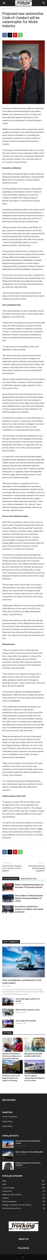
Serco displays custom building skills (30, 1152)
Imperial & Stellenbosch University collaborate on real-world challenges (11, 1056)
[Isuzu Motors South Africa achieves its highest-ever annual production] (8, 909)
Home (4, 8)
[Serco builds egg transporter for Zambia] (8, 1002)
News (10, 8)
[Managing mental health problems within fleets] (34, 1045)
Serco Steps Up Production (26, 1021)
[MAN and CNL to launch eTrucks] (8, 1013)
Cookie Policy (7, 1126)
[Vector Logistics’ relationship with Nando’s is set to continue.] (34, 1067)
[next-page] (7, 917)
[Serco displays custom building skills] (8, 1155)
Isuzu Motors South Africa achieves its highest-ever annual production (29, 909)
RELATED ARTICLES (11, 879)
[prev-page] (3, 917)
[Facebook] (4, 35)
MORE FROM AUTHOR (29, 879)
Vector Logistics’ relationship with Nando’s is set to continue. (34, 1078)
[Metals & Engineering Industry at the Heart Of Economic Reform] (8, 887)
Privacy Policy (7, 1121)
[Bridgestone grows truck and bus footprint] (8, 1166)
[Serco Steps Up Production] (8, 1024)
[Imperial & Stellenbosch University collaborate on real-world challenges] (12, 1045)
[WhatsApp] (20, 35)
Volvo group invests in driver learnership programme (36, 868)
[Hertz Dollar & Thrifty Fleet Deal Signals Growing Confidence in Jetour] (8, 898)
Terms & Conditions (9, 1117)
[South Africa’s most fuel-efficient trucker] (8, 1144)
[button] (4, 3)
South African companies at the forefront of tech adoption (12, 868)
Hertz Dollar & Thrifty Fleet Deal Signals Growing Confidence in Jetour (29, 898)
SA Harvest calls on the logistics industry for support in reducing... (11, 1078)
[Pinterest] (15, 35)
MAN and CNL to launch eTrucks (28, 1010)
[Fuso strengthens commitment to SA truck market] (23, 961)
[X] (10, 35)
